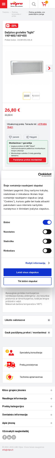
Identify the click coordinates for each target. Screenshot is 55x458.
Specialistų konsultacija (31, 352)
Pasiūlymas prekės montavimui (27, 160)
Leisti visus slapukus (27, 272)
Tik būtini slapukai (27, 281)
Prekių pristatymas (29, 365)
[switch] (47, 231)
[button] (49, 68)
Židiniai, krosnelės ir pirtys (16, 14)
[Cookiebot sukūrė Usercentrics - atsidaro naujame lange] (38, 175)
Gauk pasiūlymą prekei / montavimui (25, 332)
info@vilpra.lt (7, 450)
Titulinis (5, 12)
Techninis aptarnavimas (31, 377)
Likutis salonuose (15, 320)
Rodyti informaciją (35, 263)
